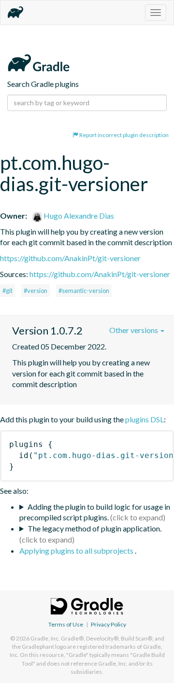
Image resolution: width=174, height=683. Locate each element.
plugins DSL (144, 419)
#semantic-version (83, 290)
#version (35, 290)
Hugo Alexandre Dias (78, 215)
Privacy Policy (108, 624)
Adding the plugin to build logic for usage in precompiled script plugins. (94, 512)
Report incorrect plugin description (123, 135)
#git (7, 290)
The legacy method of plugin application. (94, 528)
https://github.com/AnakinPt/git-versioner (70, 258)
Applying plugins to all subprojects (77, 550)
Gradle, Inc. (45, 638)
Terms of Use (65, 624)
